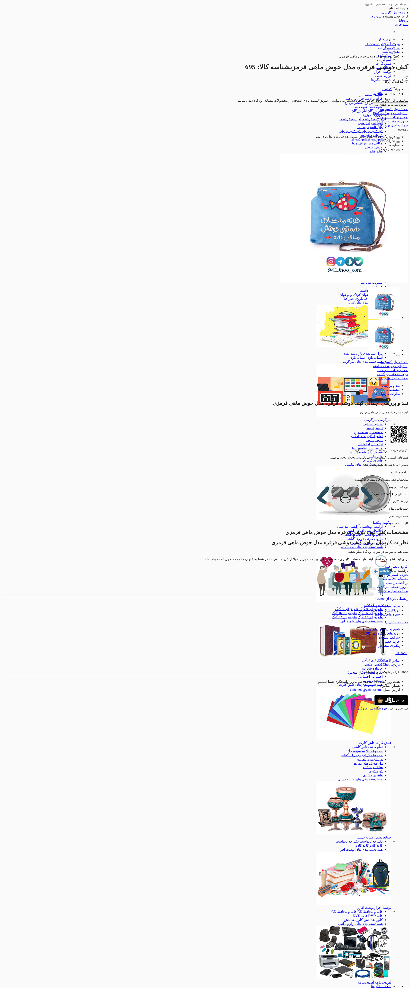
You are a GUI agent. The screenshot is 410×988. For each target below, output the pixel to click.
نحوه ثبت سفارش (387, 606)
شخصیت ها (375, 452)
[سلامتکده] (353, 601)
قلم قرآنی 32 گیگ (370, 617)
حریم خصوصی (389, 641)
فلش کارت (383, 743)
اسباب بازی (374, 357)
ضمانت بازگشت (392, 121)
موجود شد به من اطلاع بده (391, 104)
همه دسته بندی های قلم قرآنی (361, 621)
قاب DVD (375, 916)
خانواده (378, 668)
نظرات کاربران (389, 394)
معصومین (376, 432)
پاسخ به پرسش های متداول (381, 629)
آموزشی (364, 123)
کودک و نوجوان (372, 131)
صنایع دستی (382, 837)
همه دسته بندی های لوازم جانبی (360, 924)
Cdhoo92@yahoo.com (365, 690)
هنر (380, 286)
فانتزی (378, 460)
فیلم (379, 151)
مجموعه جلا (374, 751)
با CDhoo (401, 653)
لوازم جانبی (383, 76)
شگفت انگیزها (381, 80)
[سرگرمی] (353, 416)
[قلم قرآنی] (353, 656)
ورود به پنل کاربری (395, 12)
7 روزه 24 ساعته (390, 113)
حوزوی (367, 115)
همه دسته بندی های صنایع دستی (360, 779)
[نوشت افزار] (353, 903)
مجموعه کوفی (372, 755)
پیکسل (386, 51)
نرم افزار (384, 39)
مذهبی (368, 94)
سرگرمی (384, 420)
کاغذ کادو (376, 845)
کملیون (387, 89)
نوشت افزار (383, 71)
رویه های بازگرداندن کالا (383, 633)
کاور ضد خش (373, 920)
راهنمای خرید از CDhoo (391, 599)
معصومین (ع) (353, 102)
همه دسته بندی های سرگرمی (362, 362)
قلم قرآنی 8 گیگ (371, 609)
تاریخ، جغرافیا (353, 299)
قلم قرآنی (384, 59)
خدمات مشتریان (396, 622)
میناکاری (376, 759)
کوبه (379, 771)
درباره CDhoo (390, 664)
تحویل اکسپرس (394, 109)
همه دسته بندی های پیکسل (364, 464)
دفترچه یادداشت (371, 841)
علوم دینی (361, 106)
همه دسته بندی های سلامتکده (362, 547)
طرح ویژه (376, 763)
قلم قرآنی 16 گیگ (370, 613)
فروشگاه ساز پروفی (372, 708)
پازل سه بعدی (373, 353)
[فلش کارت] (353, 738)
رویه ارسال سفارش (385, 610)
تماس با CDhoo (389, 660)
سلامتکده (370, 605)
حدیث (379, 440)
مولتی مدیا (375, 143)
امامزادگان (375, 436)
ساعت (378, 767)
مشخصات (392, 389)
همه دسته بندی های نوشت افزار (360, 849)
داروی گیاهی (374, 539)
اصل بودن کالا (393, 125)
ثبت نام (376, 16)
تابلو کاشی (375, 747)
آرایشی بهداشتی (371, 526)
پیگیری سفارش (389, 645)
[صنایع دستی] (353, 833)
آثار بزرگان (375, 111)
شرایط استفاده (389, 637)
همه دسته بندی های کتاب (365, 303)
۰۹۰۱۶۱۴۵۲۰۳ (368, 685)
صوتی (378, 147)
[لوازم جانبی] (353, 978)
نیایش (379, 428)
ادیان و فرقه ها (372, 119)
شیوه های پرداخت (387, 614)
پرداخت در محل (392, 117)
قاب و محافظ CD (370, 911)
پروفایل (403, 20)
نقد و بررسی (391, 385)
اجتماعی (377, 444)
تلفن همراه (375, 139)
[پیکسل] (353, 518)
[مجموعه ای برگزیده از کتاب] (353, 345)
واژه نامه (376, 127)
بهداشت (365, 290)
